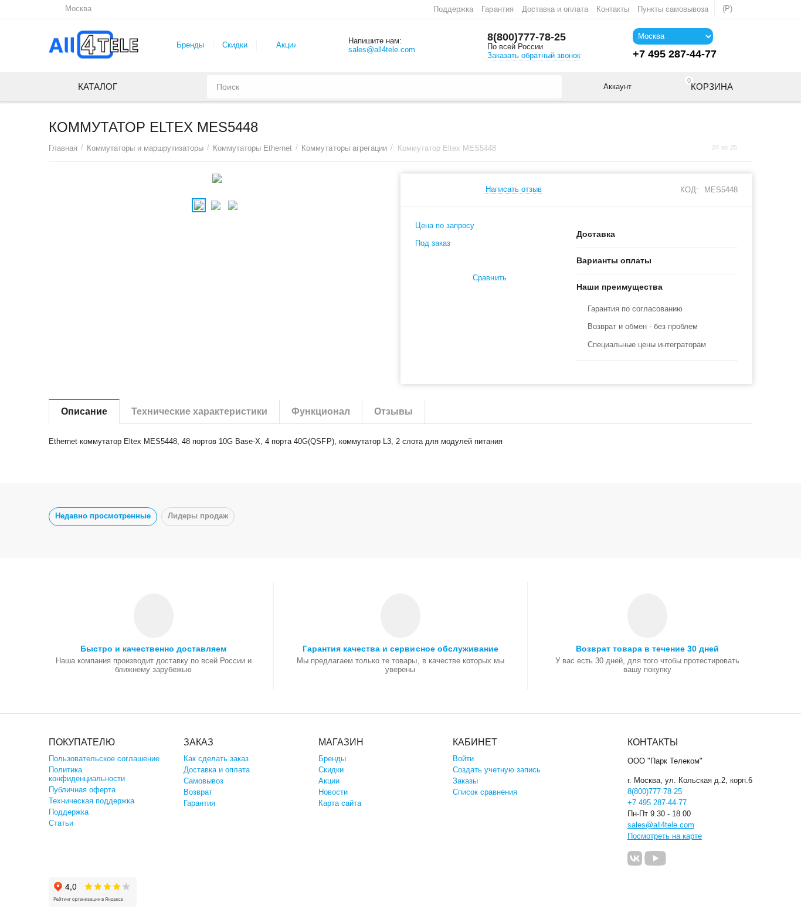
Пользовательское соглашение (104, 758)
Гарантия (497, 9)
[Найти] (550, 87)
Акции (286, 44)
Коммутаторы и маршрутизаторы (145, 148)
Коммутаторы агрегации (343, 148)
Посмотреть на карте (664, 836)
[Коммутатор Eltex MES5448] (217, 178)
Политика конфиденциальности (87, 774)
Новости (333, 792)
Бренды (190, 44)
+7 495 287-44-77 (657, 802)
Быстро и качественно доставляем (153, 648)
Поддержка (453, 9)
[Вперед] (748, 147)
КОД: (689, 189)
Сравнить (489, 277)
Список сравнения (485, 792)
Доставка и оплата (555, 9)
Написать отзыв (514, 189)
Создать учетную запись (497, 769)
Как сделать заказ (216, 758)
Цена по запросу (444, 225)
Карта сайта (339, 803)
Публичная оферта (82, 789)
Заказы (465, 780)
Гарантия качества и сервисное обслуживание (400, 648)
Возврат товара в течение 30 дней (647, 648)
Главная (63, 148)
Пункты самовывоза (672, 9)
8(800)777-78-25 (526, 37)
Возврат (198, 792)
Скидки (234, 44)
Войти (463, 758)
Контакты (612, 9)
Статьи (61, 823)
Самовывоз (203, 780)
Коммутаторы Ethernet (252, 148)
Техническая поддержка (91, 800)
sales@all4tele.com (381, 49)
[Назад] (701, 147)
